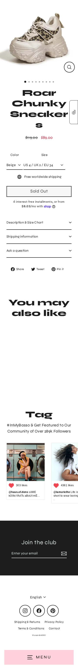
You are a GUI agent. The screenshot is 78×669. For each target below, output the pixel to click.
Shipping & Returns (27, 622)
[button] (73, 112)
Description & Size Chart (24, 222)
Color (14, 155)
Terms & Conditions (31, 628)
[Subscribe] (63, 553)
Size (44, 155)
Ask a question (17, 251)
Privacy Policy (54, 622)
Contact (54, 628)
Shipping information (22, 236)
